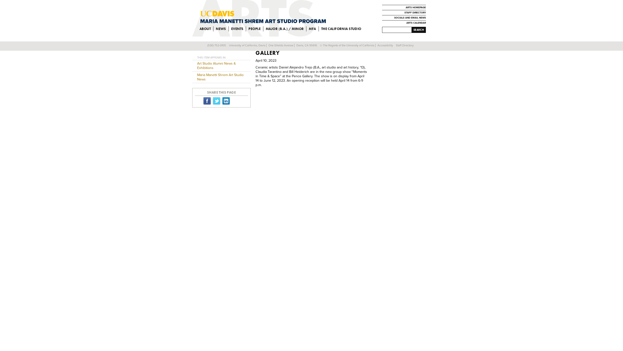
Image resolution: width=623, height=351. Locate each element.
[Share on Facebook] (207, 101)
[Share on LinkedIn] (226, 101)
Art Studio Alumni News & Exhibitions (216, 65)
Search (418, 29)
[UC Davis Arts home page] (263, 17)
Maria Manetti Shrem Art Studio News (220, 77)
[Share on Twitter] (216, 101)
